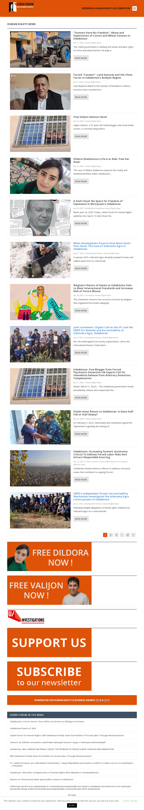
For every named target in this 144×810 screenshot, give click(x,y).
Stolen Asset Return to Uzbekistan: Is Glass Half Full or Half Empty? (103, 413)
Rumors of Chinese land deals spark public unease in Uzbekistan (41, 779)
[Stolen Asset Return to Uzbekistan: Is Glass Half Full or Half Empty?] (40, 427)
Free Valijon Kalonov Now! (90, 117)
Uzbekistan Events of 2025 (23, 728)
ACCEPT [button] (72, 805)
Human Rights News (93, 43)
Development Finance (94, 253)
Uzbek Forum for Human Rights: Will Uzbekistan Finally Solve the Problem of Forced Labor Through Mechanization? (67, 735)
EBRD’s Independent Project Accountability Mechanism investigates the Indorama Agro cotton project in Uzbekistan (101, 496)
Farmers (95, 461)
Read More (81, 58)
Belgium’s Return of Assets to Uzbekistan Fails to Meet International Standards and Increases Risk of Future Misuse (103, 288)
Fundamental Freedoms (94, 208)
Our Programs (121, 461)
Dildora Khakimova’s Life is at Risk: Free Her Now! (101, 160)
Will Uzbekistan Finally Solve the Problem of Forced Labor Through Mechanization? (51, 756)
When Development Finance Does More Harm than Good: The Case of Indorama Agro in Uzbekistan (101, 246)
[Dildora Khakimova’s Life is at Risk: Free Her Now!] (40, 176)
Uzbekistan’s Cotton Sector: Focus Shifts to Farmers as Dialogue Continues (47, 721)
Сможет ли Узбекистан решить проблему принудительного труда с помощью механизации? (58, 742)
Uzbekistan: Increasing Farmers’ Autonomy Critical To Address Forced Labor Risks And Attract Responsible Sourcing (100, 454)
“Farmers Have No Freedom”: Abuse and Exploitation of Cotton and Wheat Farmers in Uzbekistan (101, 35)
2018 (98, 700)
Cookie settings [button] (130, 800)
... (122, 535)
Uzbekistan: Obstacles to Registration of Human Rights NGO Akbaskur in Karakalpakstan (54, 772)
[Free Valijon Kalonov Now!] (40, 134)
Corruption (89, 295)
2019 (107, 700)
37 (127, 535)
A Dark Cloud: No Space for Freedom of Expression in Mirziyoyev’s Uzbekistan (98, 202)
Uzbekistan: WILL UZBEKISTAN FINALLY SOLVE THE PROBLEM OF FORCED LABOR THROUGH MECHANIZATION (62, 749)
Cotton (88, 461)
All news (72, 795)
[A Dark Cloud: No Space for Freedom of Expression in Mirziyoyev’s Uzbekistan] (40, 218)
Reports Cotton (79, 464)
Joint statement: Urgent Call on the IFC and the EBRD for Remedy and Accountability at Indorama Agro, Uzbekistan (103, 330)
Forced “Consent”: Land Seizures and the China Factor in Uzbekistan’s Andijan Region (102, 76)
